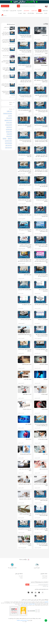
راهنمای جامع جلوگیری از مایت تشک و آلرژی (24, 110)
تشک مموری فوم (9, 131)
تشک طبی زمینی (13, 10)
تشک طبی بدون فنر (8, 125)
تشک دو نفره (32, 604)
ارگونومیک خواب (28, 424)
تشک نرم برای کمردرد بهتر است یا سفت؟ (42, 350)
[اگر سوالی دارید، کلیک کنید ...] (46, 620)
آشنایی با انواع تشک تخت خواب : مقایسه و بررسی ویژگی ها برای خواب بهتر (41, 261)
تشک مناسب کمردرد (8, 147)
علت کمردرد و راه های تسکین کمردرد (25, 484)
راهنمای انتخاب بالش (8, 143)
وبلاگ (40, 10)
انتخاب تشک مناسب (27, 379)
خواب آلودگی (45, 454)
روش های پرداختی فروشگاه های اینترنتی (25, 544)
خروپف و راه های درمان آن (43, 439)
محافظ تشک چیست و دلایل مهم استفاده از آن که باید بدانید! (42, 335)
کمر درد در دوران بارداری (27, 394)
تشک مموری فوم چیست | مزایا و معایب (25, 514)
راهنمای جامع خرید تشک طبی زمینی (24, 289)
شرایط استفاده (44, 576)
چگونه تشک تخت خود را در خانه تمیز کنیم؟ (41, 484)
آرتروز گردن (46, 379)
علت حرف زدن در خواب (43, 469)
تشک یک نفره (28, 604)
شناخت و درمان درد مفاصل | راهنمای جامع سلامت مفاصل (41, 499)
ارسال (27, 584)
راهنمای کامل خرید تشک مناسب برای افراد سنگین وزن (41, 215)
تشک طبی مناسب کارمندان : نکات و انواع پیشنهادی (24, 65)
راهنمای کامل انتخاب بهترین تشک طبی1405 (25, 230)
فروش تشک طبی (9, 129)
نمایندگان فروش (26, 10)
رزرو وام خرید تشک (39, 13)
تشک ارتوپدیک (9, 134)
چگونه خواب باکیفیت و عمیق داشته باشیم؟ (41, 529)
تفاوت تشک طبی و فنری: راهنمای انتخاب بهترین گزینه (42, 230)
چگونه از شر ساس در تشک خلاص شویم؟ (25, 469)
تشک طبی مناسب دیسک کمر (26, 319)
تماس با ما (21, 576)
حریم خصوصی (44, 577)
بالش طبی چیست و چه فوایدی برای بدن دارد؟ (24, 529)
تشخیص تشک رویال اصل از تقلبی (25, 185)
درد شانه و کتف (28, 439)
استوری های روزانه (44, 65)
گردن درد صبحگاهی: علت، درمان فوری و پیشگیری (24, 125)
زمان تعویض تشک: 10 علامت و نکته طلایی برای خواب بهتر (41, 185)
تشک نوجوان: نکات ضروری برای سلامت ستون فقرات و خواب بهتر (42, 155)
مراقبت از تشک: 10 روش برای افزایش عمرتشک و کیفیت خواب (41, 245)
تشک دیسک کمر (9, 122)
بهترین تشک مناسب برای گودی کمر (24, 215)
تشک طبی (20, 10)
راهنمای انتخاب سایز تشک (43, 319)
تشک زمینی (23, 604)
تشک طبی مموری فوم (8, 120)
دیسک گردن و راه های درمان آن (25, 454)
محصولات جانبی (5, 10)
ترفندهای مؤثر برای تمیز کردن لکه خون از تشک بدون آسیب (25, 140)
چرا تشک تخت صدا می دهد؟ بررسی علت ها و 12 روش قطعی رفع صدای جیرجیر (41, 52)
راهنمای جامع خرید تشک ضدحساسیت (43, 290)
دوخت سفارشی (45, 35)
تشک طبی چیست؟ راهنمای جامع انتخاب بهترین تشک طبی (42, 110)
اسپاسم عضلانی (45, 409)
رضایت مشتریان (34, 10)
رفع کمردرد (4, 138)
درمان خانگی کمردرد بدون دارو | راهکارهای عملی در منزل (42, 544)
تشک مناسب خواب (9, 145)
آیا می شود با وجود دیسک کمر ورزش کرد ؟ (24, 335)
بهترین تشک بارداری (27, 274)
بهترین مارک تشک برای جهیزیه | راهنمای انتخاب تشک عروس (25, 36)
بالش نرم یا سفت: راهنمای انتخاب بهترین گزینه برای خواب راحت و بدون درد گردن (24, 171)
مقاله (10, 104)
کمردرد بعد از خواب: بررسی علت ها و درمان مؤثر (24, 350)
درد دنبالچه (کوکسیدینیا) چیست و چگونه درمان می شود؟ (41, 514)
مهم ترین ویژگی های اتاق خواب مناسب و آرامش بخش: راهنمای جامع (24, 260)
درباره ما (21, 577)
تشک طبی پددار (9, 136)
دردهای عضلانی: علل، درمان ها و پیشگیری (42, 200)
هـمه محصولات (45, 10)
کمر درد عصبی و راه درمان (26, 364)
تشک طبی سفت (9, 118)
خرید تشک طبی (9, 127)
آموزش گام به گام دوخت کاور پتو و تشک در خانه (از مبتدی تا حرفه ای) (41, 140)
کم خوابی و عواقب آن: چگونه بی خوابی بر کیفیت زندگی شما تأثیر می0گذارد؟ (25, 246)
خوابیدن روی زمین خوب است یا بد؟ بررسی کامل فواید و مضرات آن (41, 424)
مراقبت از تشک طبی (8, 140)
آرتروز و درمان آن (45, 394)
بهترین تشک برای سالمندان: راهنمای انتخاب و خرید (24, 200)
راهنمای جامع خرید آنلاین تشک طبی (41, 304)
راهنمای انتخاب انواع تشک (7, 113)
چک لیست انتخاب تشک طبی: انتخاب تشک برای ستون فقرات (25, 80)
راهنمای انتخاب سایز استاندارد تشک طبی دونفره (24, 155)
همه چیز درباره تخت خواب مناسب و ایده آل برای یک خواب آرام (41, 275)
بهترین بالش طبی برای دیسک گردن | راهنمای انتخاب (41, 125)
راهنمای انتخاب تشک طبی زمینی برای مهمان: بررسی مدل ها (25, 51)
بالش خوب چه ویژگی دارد (26, 304)
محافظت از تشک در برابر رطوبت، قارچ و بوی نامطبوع (41, 80)
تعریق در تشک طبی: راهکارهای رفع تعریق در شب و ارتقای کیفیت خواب (41, 170)
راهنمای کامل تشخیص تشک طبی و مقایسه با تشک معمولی (41, 95)
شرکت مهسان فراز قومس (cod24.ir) (22, 620)
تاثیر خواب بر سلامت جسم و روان (25, 499)
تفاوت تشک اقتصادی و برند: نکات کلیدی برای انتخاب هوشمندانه (25, 95)
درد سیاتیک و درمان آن (27, 409)
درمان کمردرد (10, 138)
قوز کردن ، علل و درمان (44, 364)
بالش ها (45, 13)
